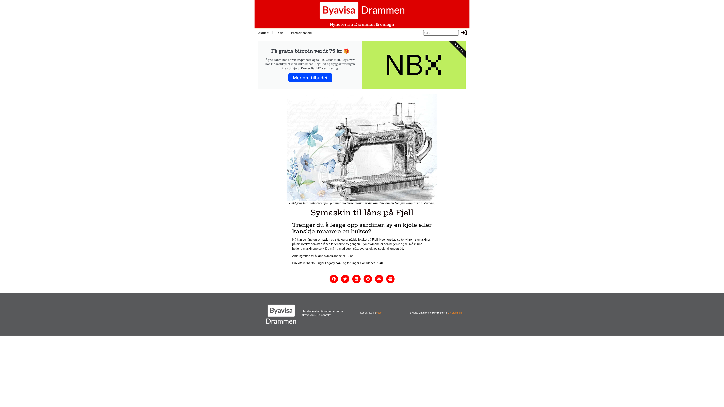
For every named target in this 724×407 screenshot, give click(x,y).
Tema (279, 32)
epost (379, 312)
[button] (334, 279)
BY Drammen (455, 312)
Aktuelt (263, 32)
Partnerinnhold (301, 32)
